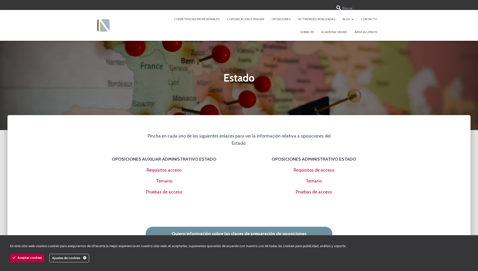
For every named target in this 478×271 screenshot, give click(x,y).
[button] (352, 19)
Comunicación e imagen (245, 19)
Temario (164, 181)
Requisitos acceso (164, 170)
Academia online (334, 32)
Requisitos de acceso (314, 170)
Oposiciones (281, 19)
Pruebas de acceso (164, 192)
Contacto (369, 19)
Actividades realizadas (316, 19)
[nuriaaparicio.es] (103, 25)
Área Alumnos (366, 32)
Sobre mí (307, 32)
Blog (347, 19)
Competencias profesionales (197, 19)
